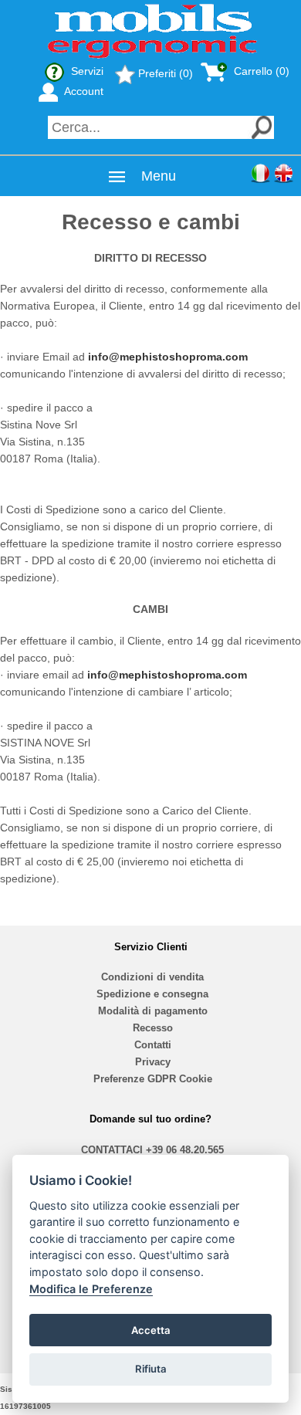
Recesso (153, 1028)
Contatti (152, 1045)
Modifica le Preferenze (91, 1288)
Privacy (153, 1062)
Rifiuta (151, 1369)
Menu (158, 176)
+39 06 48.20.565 (185, 1150)
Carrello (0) (260, 71)
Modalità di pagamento (153, 1011)
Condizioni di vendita (152, 977)
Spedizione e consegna (152, 994)
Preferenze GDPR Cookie (152, 1079)
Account (82, 91)
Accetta (151, 1330)
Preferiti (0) (164, 73)
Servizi (85, 71)
